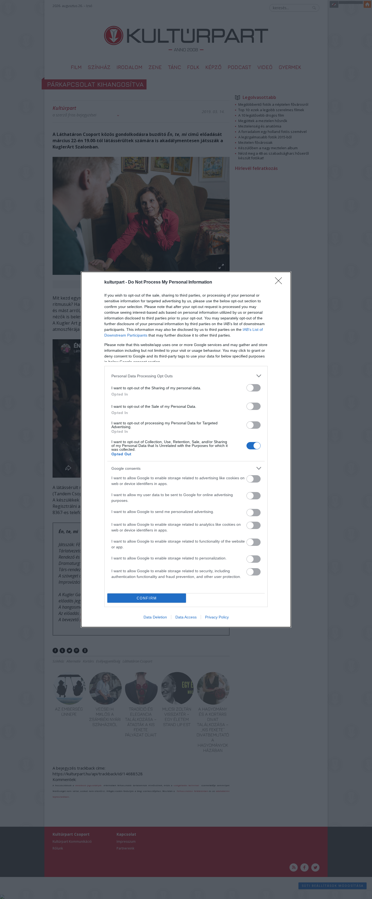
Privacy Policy (217, 617)
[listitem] (186, 376)
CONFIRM (147, 598)
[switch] (253, 387)
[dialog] (186, 449)
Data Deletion (155, 617)
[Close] (280, 282)
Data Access (186, 617)
